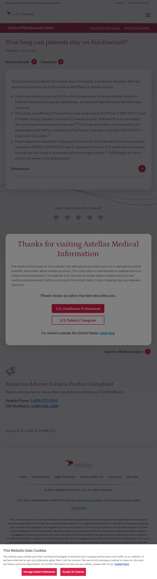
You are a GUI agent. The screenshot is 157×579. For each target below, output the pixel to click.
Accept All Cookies (73, 571)
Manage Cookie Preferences (39, 571)
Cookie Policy (121, 564)
